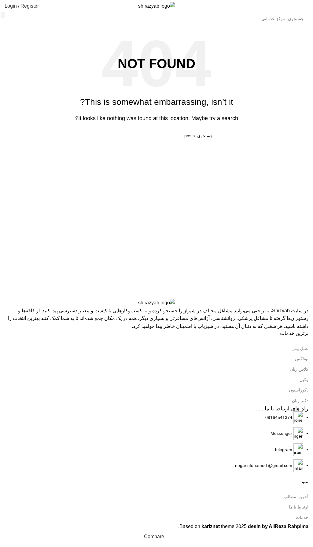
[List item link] (156, 441)
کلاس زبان (299, 369)
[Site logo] (156, 5)
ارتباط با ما (298, 507)
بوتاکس (301, 358)
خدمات (302, 517)
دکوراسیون (298, 389)
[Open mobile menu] (305, 6)
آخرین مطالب (296, 496)
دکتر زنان (300, 400)
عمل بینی (300, 348)
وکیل (304, 379)
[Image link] (156, 302)
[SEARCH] (3, 15)
